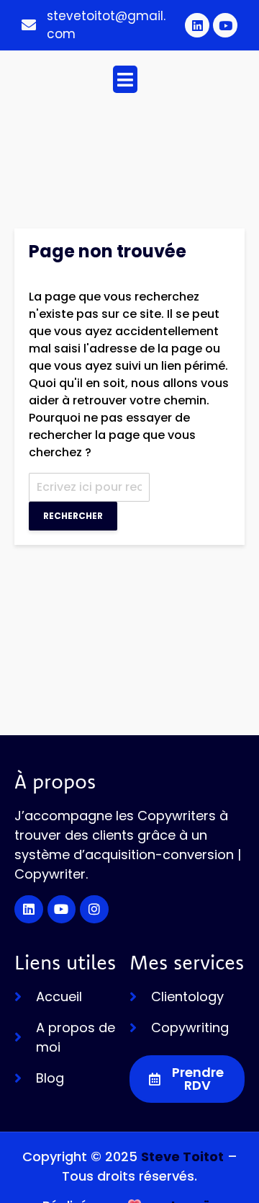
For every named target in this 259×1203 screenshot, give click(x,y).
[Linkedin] (197, 25)
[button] (125, 79)
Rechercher (73, 516)
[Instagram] (94, 909)
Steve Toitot (182, 1156)
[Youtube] (225, 25)
